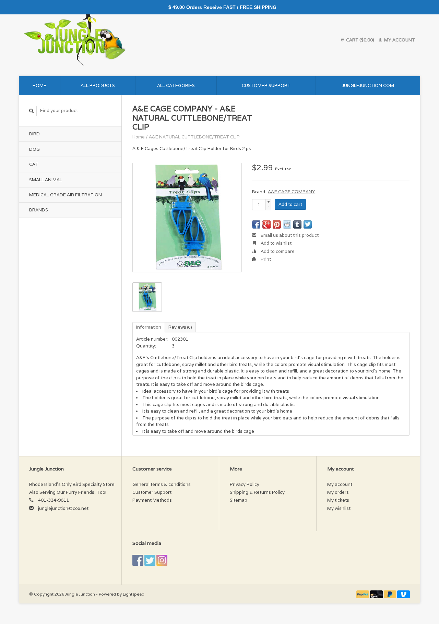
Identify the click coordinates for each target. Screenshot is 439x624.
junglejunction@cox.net (63, 508)
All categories (176, 85)
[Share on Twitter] (308, 224)
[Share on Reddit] (287, 224)
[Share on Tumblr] (297, 224)
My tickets (338, 500)
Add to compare (277, 251)
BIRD (34, 134)
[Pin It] (277, 224)
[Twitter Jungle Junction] (149, 560)
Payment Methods (152, 500)
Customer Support (266, 85)
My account (399, 40)
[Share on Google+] (266, 224)
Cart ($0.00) (360, 40)
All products (98, 85)
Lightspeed (133, 594)
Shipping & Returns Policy (257, 492)
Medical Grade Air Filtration (65, 195)
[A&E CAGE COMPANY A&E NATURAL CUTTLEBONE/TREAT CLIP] (187, 217)
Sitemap (238, 500)
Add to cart (290, 204)
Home (39, 85)
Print (265, 259)
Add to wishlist (276, 243)
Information (148, 327)
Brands (38, 210)
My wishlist (339, 508)
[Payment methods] (363, 594)
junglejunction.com (368, 85)
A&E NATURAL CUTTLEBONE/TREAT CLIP (194, 137)
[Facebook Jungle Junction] (137, 560)
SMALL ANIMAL (45, 180)
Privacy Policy (244, 484)
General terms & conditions (161, 484)
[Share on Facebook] (256, 224)
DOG (34, 149)
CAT (33, 164)
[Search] (31, 111)
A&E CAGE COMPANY (291, 192)
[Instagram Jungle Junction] (161, 560)
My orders (338, 492)
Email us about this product (289, 235)
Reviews (180, 327)
